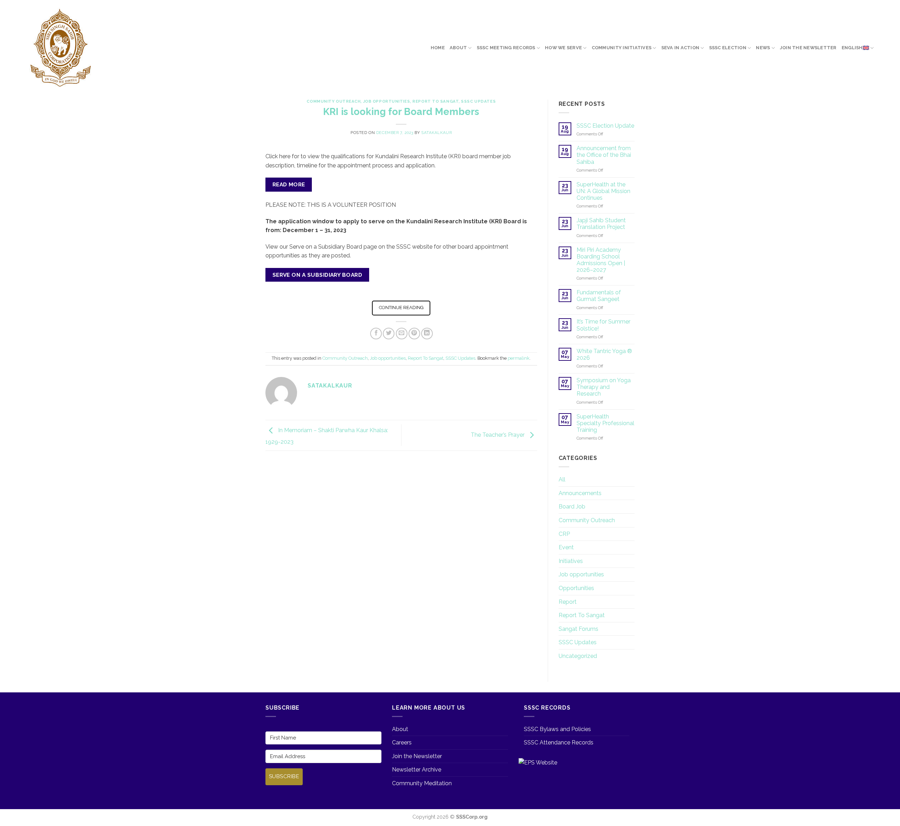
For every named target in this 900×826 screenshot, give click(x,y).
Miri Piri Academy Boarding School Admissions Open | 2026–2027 (601, 260)
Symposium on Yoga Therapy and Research (604, 387)
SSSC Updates (478, 101)
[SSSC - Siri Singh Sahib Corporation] (61, 48)
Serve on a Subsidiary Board (317, 274)
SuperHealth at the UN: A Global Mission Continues (603, 191)
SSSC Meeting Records (506, 47)
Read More (288, 184)
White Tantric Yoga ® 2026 (604, 354)
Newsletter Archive (416, 769)
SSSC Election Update (605, 125)
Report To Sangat (435, 101)
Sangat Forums (578, 629)
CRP (564, 534)
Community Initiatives (621, 47)
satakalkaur (436, 132)
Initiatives (571, 561)
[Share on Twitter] (388, 333)
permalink (518, 358)
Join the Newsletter (808, 47)
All (562, 479)
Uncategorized (578, 656)
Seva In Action (680, 47)
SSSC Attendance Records (558, 742)
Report (568, 601)
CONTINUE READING (401, 307)
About (458, 47)
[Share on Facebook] (376, 333)
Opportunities (576, 588)
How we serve (563, 47)
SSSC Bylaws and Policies (557, 729)
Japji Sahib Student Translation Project (601, 223)
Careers (402, 742)
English (852, 47)
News (763, 47)
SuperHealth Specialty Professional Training (605, 423)
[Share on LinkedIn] (427, 333)
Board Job (572, 506)
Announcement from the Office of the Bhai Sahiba (604, 155)
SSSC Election (727, 47)
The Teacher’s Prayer (498, 434)
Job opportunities (386, 101)
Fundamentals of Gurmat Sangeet (599, 295)
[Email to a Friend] (401, 333)
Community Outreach (333, 101)
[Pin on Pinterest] (414, 333)
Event (566, 547)
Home (438, 47)
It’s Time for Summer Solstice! (603, 325)
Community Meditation (422, 783)
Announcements (580, 493)
